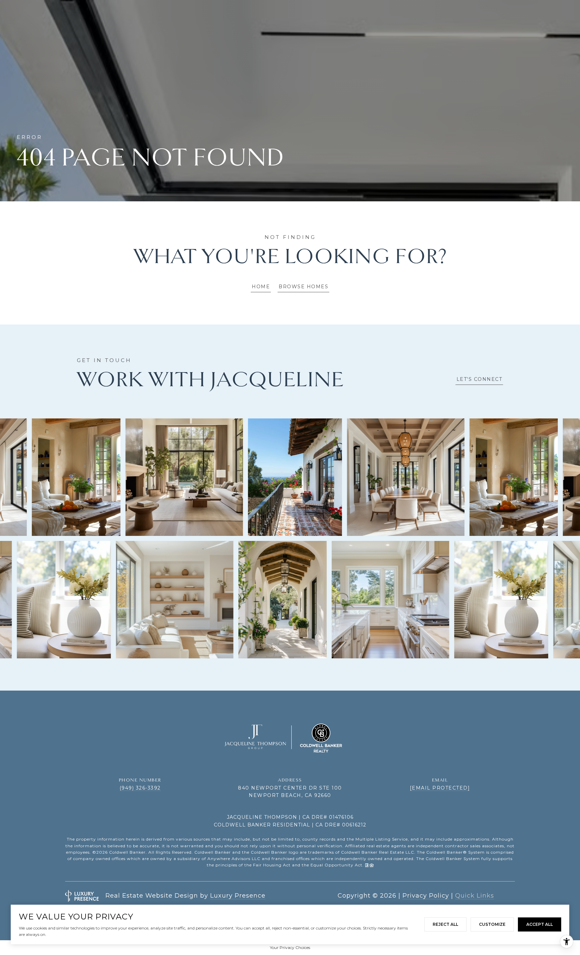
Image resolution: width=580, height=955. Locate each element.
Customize (492, 924)
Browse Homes (303, 287)
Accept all (539, 924)
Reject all (445, 924)
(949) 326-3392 (140, 788)
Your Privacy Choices (290, 947)
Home (261, 287)
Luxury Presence (237, 895)
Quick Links (474, 895)
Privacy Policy (425, 895)
